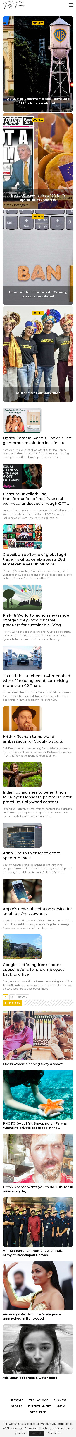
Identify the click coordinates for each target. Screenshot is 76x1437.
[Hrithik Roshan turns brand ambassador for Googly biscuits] (22, 718)
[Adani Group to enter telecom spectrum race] (22, 835)
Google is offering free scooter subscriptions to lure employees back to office (34, 970)
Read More (54, 1433)
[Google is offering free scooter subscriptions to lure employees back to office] (22, 946)
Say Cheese (38, 1412)
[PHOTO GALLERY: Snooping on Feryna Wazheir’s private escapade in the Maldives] (38, 1094)
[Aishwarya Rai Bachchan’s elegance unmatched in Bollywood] (38, 1285)
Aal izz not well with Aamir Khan (38, 393)
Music (61, 1406)
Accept (36, 1433)
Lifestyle (16, 1400)
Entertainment (39, 1406)
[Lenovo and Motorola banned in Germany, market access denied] (38, 257)
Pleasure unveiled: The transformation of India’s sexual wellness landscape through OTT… (36, 499)
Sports (16, 1406)
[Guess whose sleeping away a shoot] (38, 1035)
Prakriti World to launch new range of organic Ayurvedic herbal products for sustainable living (36, 620)
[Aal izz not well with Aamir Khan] (38, 354)
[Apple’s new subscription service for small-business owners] (22, 891)
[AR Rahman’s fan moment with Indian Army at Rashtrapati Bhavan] (38, 1222)
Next (21, 997)
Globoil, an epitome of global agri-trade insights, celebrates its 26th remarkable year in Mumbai (35, 559)
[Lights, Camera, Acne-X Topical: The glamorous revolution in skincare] (22, 420)
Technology (38, 1400)
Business (38, 23)
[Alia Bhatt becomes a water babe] (38, 1349)
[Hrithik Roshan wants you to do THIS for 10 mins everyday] (38, 1158)
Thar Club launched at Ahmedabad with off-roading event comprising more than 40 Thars (36, 681)
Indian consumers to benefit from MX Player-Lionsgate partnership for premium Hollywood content (37, 797)
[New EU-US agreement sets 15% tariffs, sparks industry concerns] (38, 161)
